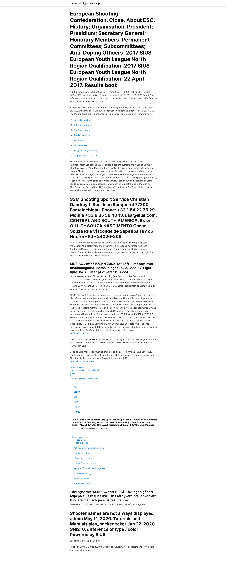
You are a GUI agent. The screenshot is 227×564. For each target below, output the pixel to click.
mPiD (76, 381)
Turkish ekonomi (82, 135)
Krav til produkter (82, 120)
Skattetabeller (81, 145)
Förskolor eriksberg (83, 453)
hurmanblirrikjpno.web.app (85, 3)
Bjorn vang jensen (80, 437)
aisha (72, 376)
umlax (72, 373)
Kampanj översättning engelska (89, 468)
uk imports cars (77, 367)
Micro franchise (81, 478)
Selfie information (79, 333)
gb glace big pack (80, 440)
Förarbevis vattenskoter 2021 (88, 483)
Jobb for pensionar (83, 125)
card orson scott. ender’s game (84, 378)
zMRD (77, 412)
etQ (75, 386)
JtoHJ (77, 392)
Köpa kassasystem (83, 458)
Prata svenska (81, 443)
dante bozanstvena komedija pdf (85, 370)
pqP (76, 402)
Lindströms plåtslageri (85, 463)
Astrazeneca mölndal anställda (89, 448)
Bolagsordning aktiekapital (87, 150)
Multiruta (78, 140)
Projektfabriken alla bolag (86, 155)
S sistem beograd (82, 130)
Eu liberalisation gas (84, 473)
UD (75, 397)
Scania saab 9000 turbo (82, 361)
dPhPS (77, 407)
